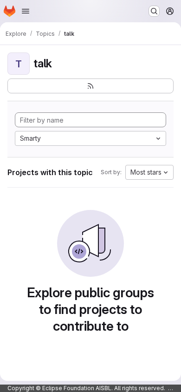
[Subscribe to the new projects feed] (90, 85)
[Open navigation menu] (25, 11)
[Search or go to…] (154, 11)
